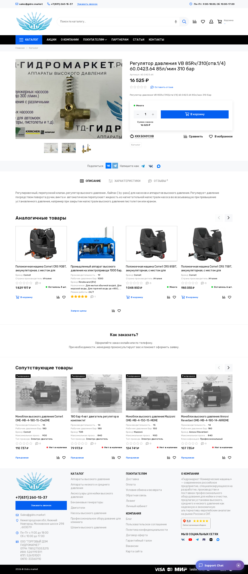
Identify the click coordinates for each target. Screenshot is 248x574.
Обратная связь (136, 495)
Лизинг (130, 500)
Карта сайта (134, 551)
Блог (129, 519)
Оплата (131, 484)
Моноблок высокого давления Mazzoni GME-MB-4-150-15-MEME (150, 418)
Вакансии (132, 546)
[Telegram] (115, 166)
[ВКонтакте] (108, 166)
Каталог (135, 144)
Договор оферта (137, 535)
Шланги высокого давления (88, 527)
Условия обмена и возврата (144, 490)
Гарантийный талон (139, 540)
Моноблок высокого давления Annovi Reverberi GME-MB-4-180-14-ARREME (205, 418)
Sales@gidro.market (33, 515)
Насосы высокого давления (88, 513)
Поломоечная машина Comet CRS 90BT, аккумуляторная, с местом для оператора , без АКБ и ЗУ (41, 269)
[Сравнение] (58, 297)
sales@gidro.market (31, 4)
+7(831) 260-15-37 (31, 497)
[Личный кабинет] (211, 22)
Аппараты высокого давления (90, 479)
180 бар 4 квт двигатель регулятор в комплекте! (95, 418)
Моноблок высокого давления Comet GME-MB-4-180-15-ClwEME (39, 418)
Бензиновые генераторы (87, 502)
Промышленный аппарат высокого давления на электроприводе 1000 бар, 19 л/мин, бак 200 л (96, 269)
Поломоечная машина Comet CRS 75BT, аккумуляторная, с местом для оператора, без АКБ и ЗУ (206, 269)
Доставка (132, 479)
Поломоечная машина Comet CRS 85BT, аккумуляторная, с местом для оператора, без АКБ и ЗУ (151, 269)
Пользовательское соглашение (146, 524)
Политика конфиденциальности (147, 529)
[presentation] (219, 218)
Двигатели (78, 507)
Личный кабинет (136, 506)
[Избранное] (64, 297)
